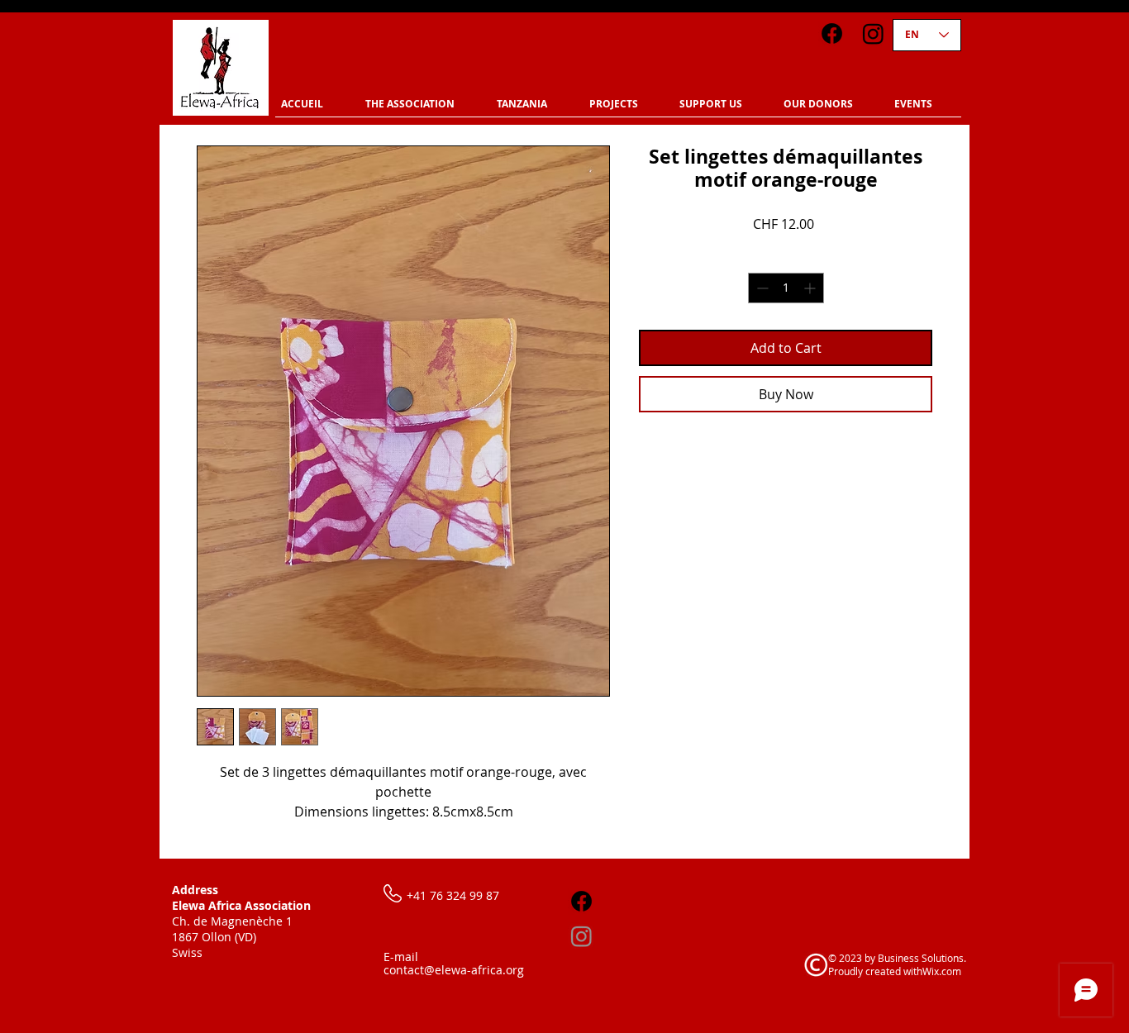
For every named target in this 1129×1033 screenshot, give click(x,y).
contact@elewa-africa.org (453, 970)
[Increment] (811, 288)
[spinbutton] (786, 288)
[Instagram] (873, 33)
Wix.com (941, 971)
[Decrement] (760, 288)
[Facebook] (832, 33)
